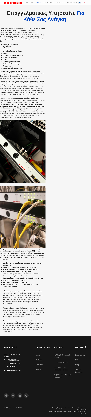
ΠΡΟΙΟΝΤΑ (58, 2)
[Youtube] (13, 395)
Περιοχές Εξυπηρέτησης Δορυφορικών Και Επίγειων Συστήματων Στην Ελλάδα (68, 412)
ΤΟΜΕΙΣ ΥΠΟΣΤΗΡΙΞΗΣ (48, 2)
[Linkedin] (20, 395)
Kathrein (39, 360)
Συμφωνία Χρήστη (70, 408)
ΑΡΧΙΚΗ (26, 2)
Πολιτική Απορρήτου (58, 408)
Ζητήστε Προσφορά (79, 370)
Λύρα (38, 355)
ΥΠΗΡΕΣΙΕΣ (38, 2)
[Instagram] (26, 395)
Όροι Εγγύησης (82, 408)
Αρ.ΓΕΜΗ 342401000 (81, 409)
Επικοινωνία (80, 355)
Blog (77, 365)
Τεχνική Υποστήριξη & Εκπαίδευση (62, 375)
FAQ (76, 360)
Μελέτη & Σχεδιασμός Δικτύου (62, 356)
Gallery (38, 369)
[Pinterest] (6, 395)
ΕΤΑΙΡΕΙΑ (32, 2)
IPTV (64, 2)
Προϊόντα (39, 365)
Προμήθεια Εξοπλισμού (63, 362)
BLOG (67, 2)
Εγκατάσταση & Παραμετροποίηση (61, 368)
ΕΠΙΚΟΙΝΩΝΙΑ (73, 2)
